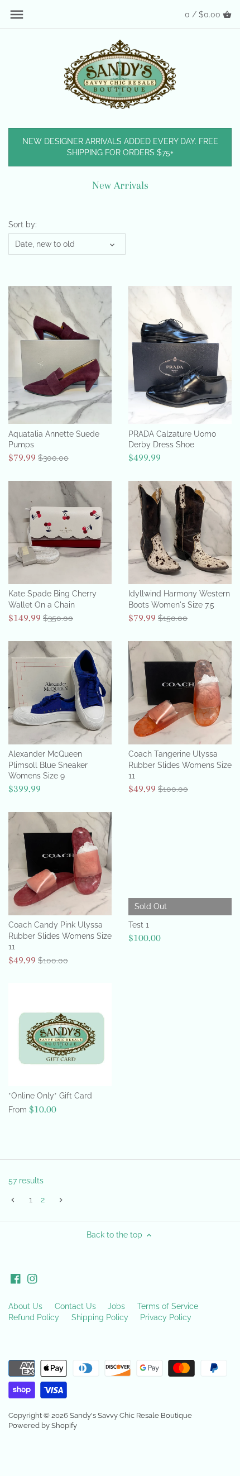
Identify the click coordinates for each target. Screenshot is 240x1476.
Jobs (116, 1306)
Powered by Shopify (42, 1425)
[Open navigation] (16, 14)
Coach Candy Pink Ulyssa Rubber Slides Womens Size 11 (60, 935)
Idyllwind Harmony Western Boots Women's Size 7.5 (179, 599)
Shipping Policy (99, 1317)
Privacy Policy (165, 1317)
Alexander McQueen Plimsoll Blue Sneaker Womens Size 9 (48, 764)
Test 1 (138, 924)
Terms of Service (167, 1306)
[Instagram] (32, 1278)
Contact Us (75, 1306)
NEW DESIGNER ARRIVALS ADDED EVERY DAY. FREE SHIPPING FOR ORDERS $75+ (120, 147)
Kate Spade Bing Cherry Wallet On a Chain (52, 599)
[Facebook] (16, 1278)
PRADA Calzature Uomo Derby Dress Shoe (172, 439)
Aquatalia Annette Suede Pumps (53, 439)
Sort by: (22, 224)
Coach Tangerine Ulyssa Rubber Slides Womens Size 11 (180, 764)
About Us (25, 1306)
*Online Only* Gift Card (50, 1095)
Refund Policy (33, 1317)
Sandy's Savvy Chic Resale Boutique (131, 1415)
